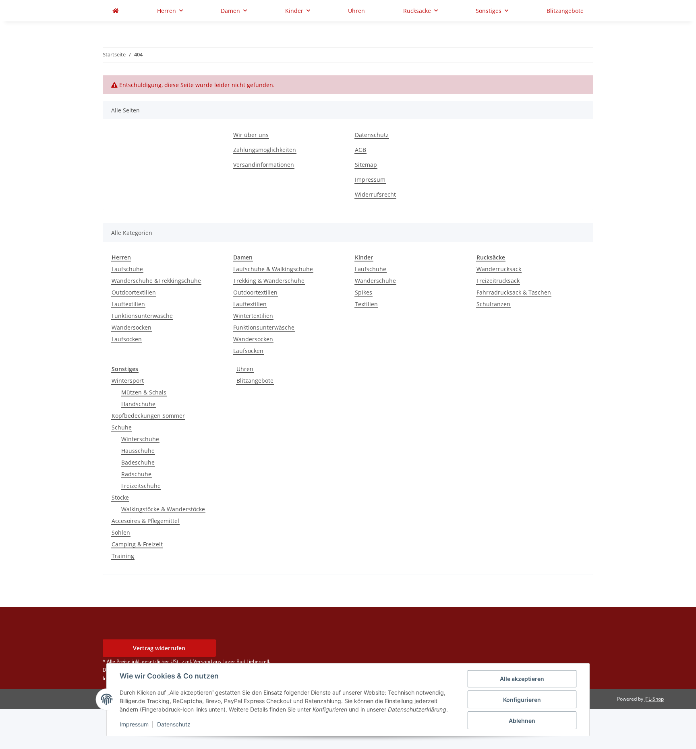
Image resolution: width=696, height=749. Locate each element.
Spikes (363, 292)
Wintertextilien (253, 316)
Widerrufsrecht (375, 194)
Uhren (244, 369)
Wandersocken (131, 327)
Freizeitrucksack (498, 280)
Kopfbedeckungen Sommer (148, 415)
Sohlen (121, 532)
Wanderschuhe (375, 280)
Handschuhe (138, 404)
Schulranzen (493, 304)
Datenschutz (174, 724)
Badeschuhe (138, 462)
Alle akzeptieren (522, 678)
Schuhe (122, 427)
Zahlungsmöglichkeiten (264, 150)
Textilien (366, 304)
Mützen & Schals (143, 392)
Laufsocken (127, 339)
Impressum (134, 724)
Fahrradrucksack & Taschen (513, 292)
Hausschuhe (138, 450)
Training (123, 556)
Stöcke (120, 497)
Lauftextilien (128, 304)
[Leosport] (115, 10)
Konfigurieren (522, 699)
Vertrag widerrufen (159, 648)
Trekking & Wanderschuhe (268, 280)
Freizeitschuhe (141, 486)
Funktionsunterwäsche (142, 316)
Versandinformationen (263, 164)
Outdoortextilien (134, 292)
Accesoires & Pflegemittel (145, 521)
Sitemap (366, 164)
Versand (202, 661)
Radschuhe (136, 474)
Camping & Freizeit (137, 544)
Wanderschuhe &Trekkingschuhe (156, 280)
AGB (360, 150)
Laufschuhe (127, 269)
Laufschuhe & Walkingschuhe (273, 269)
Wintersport (128, 380)
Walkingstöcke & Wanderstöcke (163, 509)
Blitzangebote (254, 380)
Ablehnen (522, 720)
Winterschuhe (140, 439)
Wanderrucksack (498, 269)
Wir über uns (251, 135)
